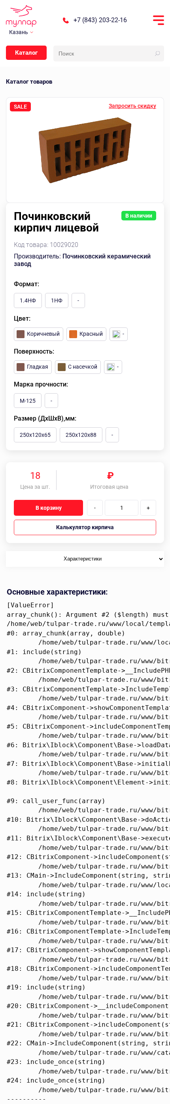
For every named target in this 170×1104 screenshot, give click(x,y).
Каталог (26, 52)
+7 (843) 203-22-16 (100, 20)
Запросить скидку (132, 106)
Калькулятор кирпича (85, 527)
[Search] (157, 53)
